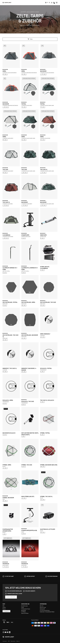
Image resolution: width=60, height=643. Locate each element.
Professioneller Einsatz (25, 608)
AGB (9, 641)
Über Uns (41, 605)
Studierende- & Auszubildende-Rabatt (47, 611)
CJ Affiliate (23, 611)
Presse (22, 607)
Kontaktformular (24, 605)
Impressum (5, 641)
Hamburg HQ (42, 608)
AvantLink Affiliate (24, 613)
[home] (7, 2)
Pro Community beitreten (45, 610)
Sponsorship (23, 610)
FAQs (3, 605)
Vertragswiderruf (6, 611)
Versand (4, 607)
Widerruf (18, 641)
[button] (48, 2)
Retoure (4, 608)
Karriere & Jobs (43, 607)
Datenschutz (13, 641)
